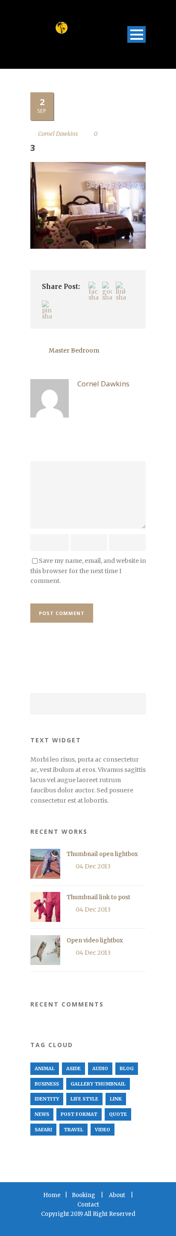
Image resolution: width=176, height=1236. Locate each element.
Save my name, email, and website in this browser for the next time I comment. (88, 571)
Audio (100, 1068)
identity (47, 1099)
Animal (45, 1068)
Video (102, 1130)
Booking (83, 1195)
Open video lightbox (95, 940)
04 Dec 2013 (93, 866)
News (42, 1114)
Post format (79, 1114)
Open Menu (136, 34)
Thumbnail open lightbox (102, 854)
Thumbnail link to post (98, 897)
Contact (88, 1204)
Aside (73, 1068)
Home (52, 1195)
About (117, 1195)
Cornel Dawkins (58, 134)
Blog (127, 1068)
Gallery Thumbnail (98, 1084)
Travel (73, 1130)
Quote (118, 1114)
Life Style (84, 1099)
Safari (43, 1130)
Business (47, 1084)
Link (116, 1099)
